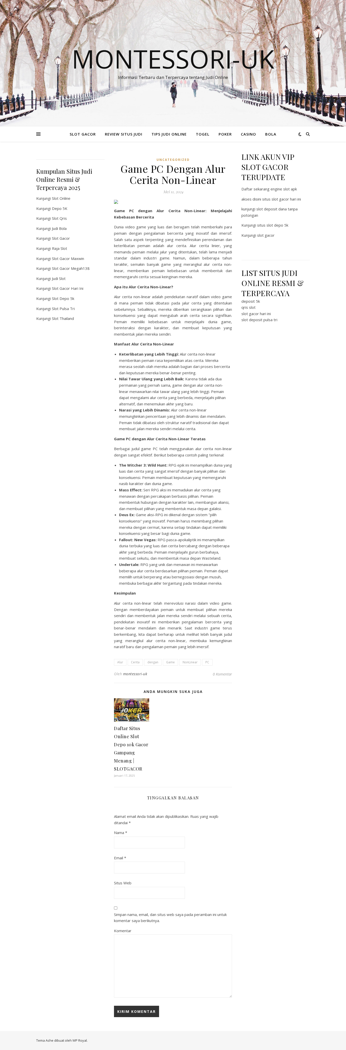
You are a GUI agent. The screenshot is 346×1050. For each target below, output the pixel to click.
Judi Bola (59, 228)
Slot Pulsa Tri (63, 308)
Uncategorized (173, 160)
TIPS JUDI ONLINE (169, 134)
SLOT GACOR (83, 134)
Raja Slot (59, 248)
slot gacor (266, 235)
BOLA (270, 134)
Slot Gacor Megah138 (71, 268)
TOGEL (202, 134)
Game (170, 662)
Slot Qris (59, 218)
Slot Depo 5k (63, 298)
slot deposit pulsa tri (259, 319)
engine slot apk (284, 188)
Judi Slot (59, 278)
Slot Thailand (63, 318)
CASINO (248, 134)
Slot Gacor (61, 238)
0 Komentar (222, 673)
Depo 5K (59, 208)
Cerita (135, 662)
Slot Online (61, 198)
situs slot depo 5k (272, 225)
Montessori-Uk (173, 58)
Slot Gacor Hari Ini (67, 288)
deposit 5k (250, 301)
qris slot (248, 307)
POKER (225, 134)
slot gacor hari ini (256, 313)
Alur (120, 662)
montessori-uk (135, 673)
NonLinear (190, 662)
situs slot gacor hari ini (281, 199)
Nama (120, 832)
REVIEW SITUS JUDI (123, 134)
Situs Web (122, 882)
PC (207, 662)
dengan (152, 662)
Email (120, 857)
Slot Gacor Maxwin (68, 258)
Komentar (122, 930)
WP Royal (79, 1040)
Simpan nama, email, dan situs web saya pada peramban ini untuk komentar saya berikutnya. (170, 917)
